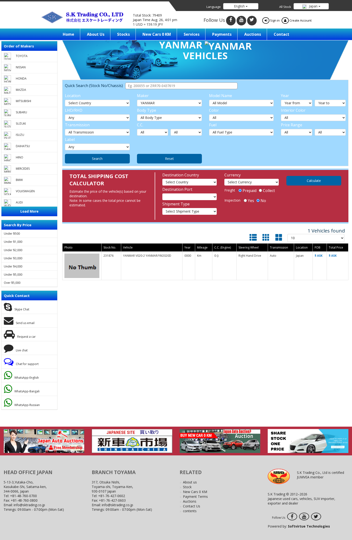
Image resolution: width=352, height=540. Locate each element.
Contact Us (191, 506)
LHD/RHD (73, 110)
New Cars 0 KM (156, 34)
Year (285, 95)
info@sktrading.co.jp (29, 505)
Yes (251, 200)
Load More (29, 211)
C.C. (140, 125)
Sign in (274, 20)
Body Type (146, 110)
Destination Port (177, 189)
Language (213, 7)
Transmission (77, 125)
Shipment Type (176, 204)
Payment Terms (195, 496)
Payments (222, 34)
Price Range (291, 125)
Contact (281, 34)
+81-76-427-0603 (112, 500)
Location (72, 95)
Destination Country (180, 175)
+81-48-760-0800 (24, 500)
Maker (143, 95)
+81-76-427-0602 (111, 496)
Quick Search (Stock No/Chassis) (94, 85)
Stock (187, 487)
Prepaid (249, 190)
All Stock (285, 7)
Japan (313, 6)
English (240, 6)
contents (190, 511)
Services (191, 34)
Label (70, 139)
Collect (269, 190)
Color (214, 110)
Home (68, 34)
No (263, 200)
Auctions (252, 34)
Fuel (212, 125)
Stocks (123, 34)
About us (95, 34)
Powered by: (299, 526)
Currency (232, 175)
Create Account (300, 20)
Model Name (220, 95)
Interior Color (293, 110)
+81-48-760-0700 (23, 496)
